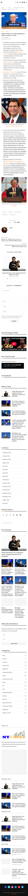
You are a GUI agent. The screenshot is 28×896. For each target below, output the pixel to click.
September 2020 (7, 459)
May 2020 (5, 473)
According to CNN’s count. (9, 72)
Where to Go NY (14, 712)
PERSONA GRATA (14, 692)
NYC (14, 689)
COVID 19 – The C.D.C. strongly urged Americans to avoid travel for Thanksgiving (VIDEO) (19, 872)
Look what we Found (14, 679)
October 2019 (6, 489)
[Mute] (22, 349)
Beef (14, 655)
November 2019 (7, 486)
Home (2, 7)
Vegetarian (14, 709)
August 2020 (6, 462)
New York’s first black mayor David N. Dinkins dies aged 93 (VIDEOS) (20, 571)
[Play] (3, 349)
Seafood (14, 699)
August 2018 (6, 500)
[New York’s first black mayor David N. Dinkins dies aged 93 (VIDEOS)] (21, 563)
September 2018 (7, 496)
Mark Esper (4, 214)
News (7, 31)
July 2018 (5, 503)
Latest (9, 7)
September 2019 (7, 493)
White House (12, 214)
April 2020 (5, 476)
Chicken (14, 658)
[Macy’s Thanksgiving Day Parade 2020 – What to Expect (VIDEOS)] (7, 602)
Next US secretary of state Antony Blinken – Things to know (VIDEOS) (7, 571)
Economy (14, 662)
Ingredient (14, 669)
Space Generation (14, 702)
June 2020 (5, 469)
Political (14, 696)
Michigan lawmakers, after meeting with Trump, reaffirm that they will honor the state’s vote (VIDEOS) (20, 612)
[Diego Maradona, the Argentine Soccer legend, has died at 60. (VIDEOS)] (14, 263)
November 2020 (7, 452)
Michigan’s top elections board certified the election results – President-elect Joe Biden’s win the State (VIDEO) (20, 590)
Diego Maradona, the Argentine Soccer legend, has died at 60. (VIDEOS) (12, 554)
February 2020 (6, 483)
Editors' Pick (14, 665)
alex (8, 37)
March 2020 (6, 479)
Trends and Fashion (14, 706)
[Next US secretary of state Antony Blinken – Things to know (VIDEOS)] (7, 563)
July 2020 (5, 466)
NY (14, 685)
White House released (8, 62)
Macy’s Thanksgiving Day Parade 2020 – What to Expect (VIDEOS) (7, 610)
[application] (14, 344)
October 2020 (6, 456)
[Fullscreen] (24, 349)
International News (14, 672)
